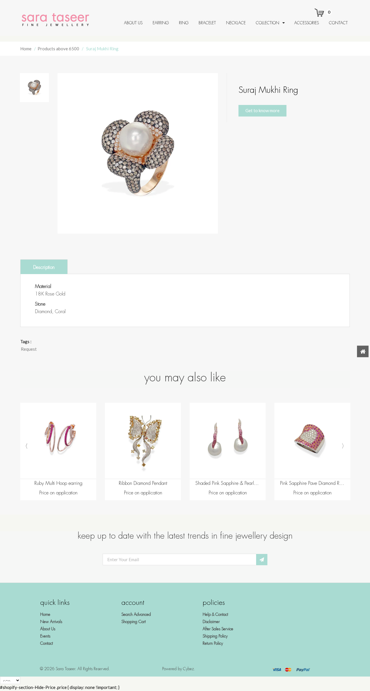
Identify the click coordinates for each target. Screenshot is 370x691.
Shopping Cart (133, 622)
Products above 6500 (58, 48)
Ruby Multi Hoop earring (58, 483)
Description (44, 267)
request (29, 349)
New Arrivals (51, 622)
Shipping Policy (215, 636)
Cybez (188, 669)
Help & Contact (215, 614)
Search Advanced (136, 614)
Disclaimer (211, 622)
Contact (46, 643)
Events (45, 636)
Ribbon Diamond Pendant (143, 483)
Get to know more (262, 110)
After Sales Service (218, 629)
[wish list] (73, 471)
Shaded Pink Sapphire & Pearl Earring (227, 483)
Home (26, 48)
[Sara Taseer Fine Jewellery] (57, 20)
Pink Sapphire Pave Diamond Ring (312, 483)
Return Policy (213, 643)
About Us (47, 629)
